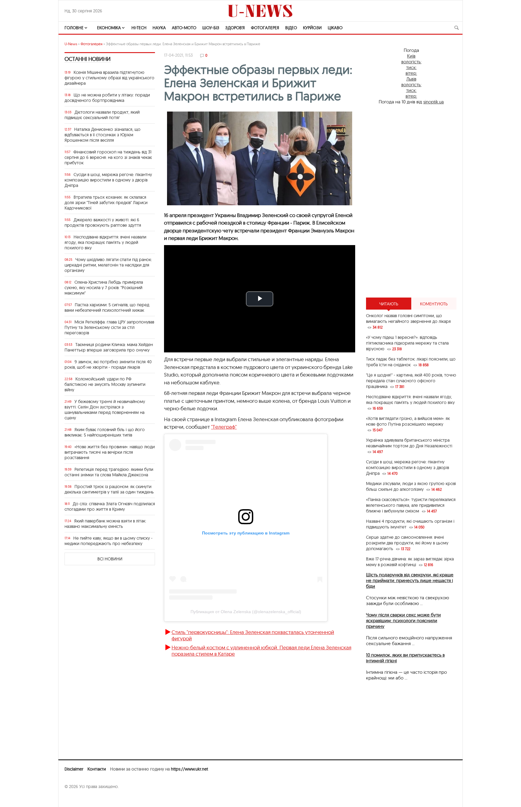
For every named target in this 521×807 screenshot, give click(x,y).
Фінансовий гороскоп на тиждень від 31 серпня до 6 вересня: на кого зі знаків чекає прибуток (108, 157)
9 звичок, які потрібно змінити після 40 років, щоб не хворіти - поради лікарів (108, 364)
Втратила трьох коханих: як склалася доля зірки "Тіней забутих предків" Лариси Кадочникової (106, 202)
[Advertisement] (411, 201)
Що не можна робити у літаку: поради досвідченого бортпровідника (107, 97)
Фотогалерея (265, 27)
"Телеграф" (224, 427)
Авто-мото (184, 27)
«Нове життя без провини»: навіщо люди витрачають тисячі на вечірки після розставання (110, 452)
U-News (71, 44)
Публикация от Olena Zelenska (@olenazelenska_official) (246, 611)
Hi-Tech (139, 27)
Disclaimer (74, 769)
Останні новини (88, 58)
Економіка (109, 27)
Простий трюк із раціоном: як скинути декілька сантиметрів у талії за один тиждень (109, 489)
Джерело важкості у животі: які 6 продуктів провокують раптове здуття (103, 222)
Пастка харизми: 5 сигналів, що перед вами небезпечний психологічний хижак (107, 307)
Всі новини (109, 559)
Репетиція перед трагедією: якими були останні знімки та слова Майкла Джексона (109, 472)
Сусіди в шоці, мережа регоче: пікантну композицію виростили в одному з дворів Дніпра (108, 180)
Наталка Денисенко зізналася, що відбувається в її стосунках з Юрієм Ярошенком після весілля (103, 135)
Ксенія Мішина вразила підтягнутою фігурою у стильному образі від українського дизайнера (109, 78)
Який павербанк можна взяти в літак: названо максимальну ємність (105, 523)
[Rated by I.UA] (78, 798)
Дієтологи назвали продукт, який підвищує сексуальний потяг (102, 114)
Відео (291, 27)
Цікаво (335, 27)
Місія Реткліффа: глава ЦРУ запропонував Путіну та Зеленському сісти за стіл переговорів (109, 327)
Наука (159, 27)
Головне (74, 27)
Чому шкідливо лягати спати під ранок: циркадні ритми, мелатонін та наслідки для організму (108, 265)
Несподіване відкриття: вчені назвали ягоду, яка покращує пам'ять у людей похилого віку (105, 242)
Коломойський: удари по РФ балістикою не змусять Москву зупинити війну (105, 384)
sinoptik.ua (433, 102)
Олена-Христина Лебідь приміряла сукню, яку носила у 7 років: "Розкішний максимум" (104, 287)
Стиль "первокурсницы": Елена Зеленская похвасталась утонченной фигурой (253, 635)
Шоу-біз (210, 27)
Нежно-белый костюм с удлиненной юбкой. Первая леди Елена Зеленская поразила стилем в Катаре (261, 650)
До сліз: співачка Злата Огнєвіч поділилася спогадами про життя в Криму (110, 506)
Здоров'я (235, 27)
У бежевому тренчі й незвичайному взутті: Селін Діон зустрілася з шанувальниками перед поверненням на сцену (105, 410)
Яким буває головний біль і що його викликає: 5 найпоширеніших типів (105, 432)
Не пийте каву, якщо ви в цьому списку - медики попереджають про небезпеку (109, 540)
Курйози (312, 27)
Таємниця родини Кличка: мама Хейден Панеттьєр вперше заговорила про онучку (109, 347)
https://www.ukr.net (189, 769)
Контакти (96, 769)
